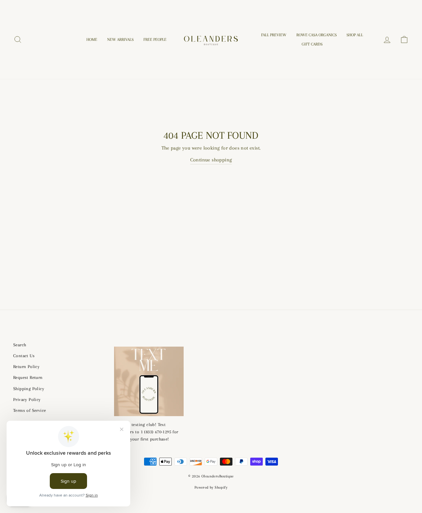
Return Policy (26, 366)
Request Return (28, 377)
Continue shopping (211, 160)
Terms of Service (29, 410)
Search (19, 344)
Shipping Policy (28, 388)
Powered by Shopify (211, 487)
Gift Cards (312, 44)
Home (91, 39)
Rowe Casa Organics (316, 35)
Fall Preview (273, 35)
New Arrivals (120, 39)
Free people (154, 39)
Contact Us (24, 355)
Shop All (355, 35)
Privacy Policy (27, 399)
